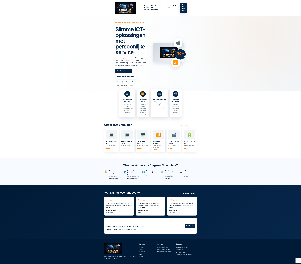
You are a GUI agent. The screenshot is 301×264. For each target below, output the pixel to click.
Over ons (169, 7)
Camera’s (141, 249)
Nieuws (141, 254)
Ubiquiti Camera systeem (146, 7)
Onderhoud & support (163, 249)
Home (140, 6)
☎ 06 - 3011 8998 (183, 7)
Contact (175, 6)
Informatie (142, 252)
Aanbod (162, 6)
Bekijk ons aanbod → (124, 71)
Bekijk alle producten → (189, 126)
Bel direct (189, 226)
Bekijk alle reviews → (190, 193)
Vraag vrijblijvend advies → (126, 76)
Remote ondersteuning (164, 252)
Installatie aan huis (162, 247)
